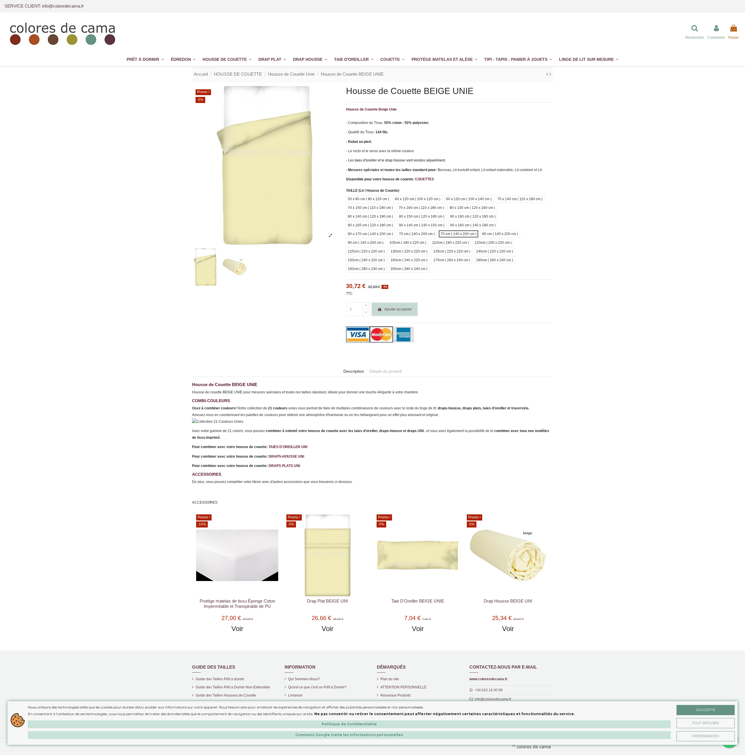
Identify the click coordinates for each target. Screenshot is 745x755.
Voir (237, 629)
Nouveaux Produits (395, 695)
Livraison (295, 695)
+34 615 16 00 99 (489, 690)
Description (353, 371)
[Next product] (550, 74)
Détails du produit (385, 371)
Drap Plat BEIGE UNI (327, 600)
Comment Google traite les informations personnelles (349, 734)
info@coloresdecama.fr (493, 699)
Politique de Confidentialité (349, 724)
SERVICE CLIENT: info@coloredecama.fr (44, 5)
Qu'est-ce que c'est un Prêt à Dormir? (317, 687)
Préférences (705, 735)
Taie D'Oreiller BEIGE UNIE (417, 600)
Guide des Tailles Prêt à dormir (220, 679)
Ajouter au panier (398, 309)
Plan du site (389, 679)
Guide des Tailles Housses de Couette (226, 695)
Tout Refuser (705, 722)
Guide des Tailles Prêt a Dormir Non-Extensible (233, 687)
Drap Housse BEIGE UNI (508, 600)
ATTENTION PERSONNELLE (403, 687)
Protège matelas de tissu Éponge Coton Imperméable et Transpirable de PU (237, 603)
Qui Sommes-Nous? (304, 679)
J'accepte (705, 709)
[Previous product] (547, 74)
